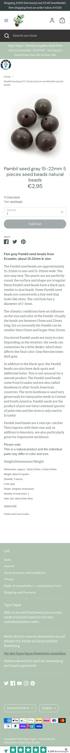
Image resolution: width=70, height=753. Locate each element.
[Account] (52, 18)
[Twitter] (6, 683)
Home (7, 76)
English (47, 708)
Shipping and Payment (20, 592)
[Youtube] (19, 683)
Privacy (9, 579)
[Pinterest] (32, 683)
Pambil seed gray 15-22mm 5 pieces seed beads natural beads (33, 83)
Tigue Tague (13, 197)
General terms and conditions (25, 573)
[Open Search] (6, 36)
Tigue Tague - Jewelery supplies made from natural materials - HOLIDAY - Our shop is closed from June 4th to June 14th (35, 50)
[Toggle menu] (6, 20)
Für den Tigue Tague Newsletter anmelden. (35, 653)
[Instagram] (26, 683)
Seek (7, 560)
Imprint (9, 566)
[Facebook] (12, 683)
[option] (35, 125)
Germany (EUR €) (18, 708)
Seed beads (16, 201)
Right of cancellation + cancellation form (32, 586)
